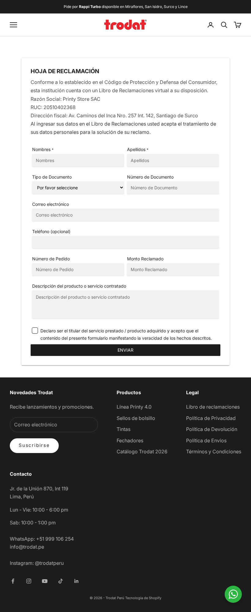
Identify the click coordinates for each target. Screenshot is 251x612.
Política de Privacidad (211, 418)
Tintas (123, 429)
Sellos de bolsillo (136, 418)
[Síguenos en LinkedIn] (76, 581)
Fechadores (130, 440)
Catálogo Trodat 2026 (142, 451)
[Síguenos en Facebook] (13, 581)
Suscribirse (34, 445)
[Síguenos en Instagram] (29, 581)
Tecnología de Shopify (143, 598)
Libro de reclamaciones (213, 407)
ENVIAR (125, 350)
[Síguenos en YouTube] (45, 581)
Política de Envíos (206, 440)
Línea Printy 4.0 (134, 407)
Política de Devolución (211, 429)
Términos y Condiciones (213, 451)
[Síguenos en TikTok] (61, 581)
